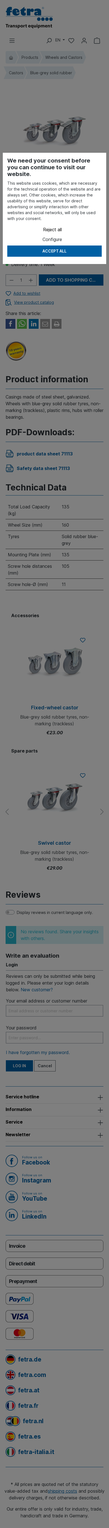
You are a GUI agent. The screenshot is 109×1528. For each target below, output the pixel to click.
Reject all (52, 229)
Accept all (54, 251)
